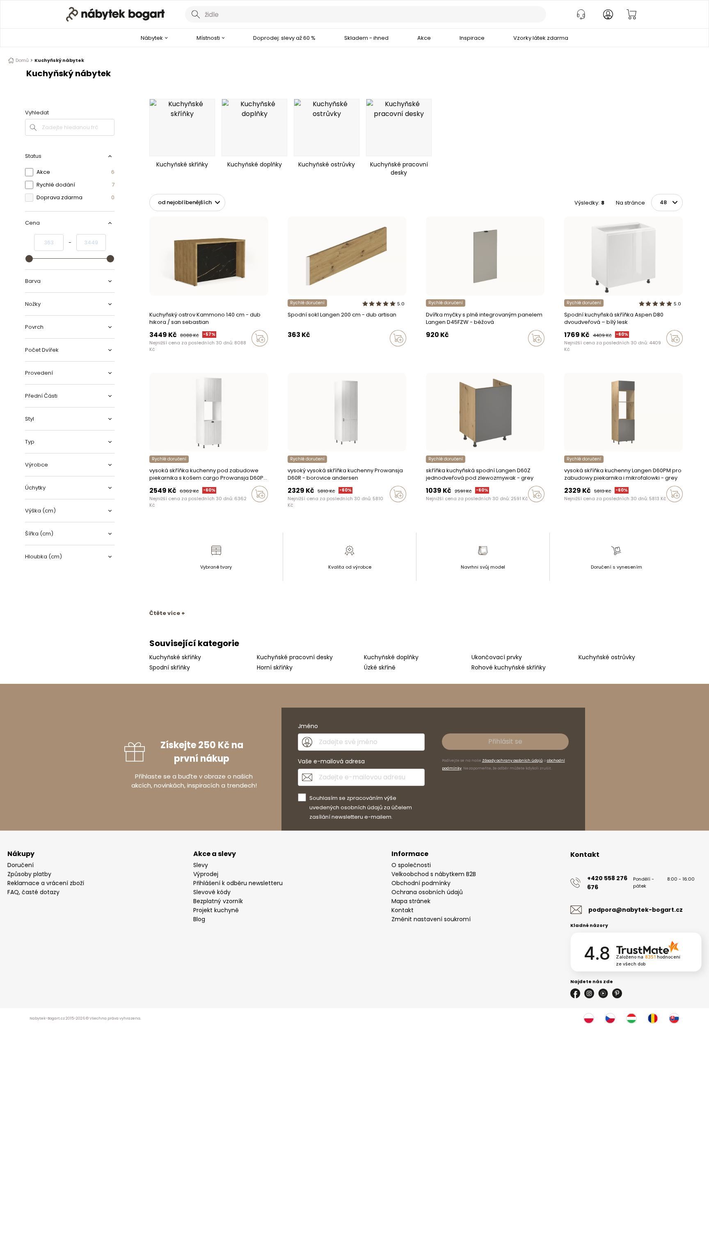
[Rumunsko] (652, 1018)
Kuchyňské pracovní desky (295, 657)
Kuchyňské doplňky (391, 657)
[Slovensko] (674, 1018)
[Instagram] (589, 993)
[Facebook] (575, 993)
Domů (22, 60)
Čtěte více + (167, 613)
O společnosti (411, 865)
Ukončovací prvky (496, 657)
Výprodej (205, 874)
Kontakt (402, 910)
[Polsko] (588, 1018)
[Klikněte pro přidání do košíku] (260, 338)
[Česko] (610, 1018)
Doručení (20, 865)
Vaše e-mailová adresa (331, 761)
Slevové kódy (212, 892)
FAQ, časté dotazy (33, 892)
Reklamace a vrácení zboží (45, 883)
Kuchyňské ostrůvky (607, 657)
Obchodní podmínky (421, 883)
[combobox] (365, 14)
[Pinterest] (617, 993)
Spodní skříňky (169, 667)
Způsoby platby (29, 874)
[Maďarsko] (631, 1018)
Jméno (308, 726)
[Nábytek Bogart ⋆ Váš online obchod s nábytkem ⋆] (115, 14)
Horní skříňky (275, 667)
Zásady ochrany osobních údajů (512, 760)
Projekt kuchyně (216, 910)
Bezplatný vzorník (218, 901)
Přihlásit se (505, 741)
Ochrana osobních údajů (427, 892)
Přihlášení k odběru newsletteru (238, 883)
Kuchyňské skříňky (175, 657)
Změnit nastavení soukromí (431, 919)
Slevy (200, 865)
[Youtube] (603, 993)
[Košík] (631, 14)
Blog (199, 919)
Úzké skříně (380, 667)
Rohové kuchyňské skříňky (508, 667)
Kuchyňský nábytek (59, 60)
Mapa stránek (410, 901)
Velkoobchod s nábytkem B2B (433, 874)
